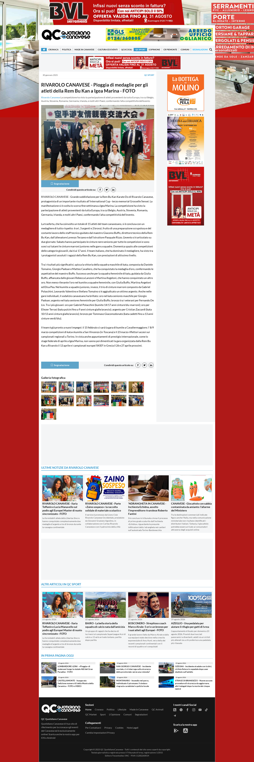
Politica (66, 49)
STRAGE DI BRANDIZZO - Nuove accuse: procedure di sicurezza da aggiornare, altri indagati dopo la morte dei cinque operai (194, 684)
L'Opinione (154, 49)
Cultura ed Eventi (108, 49)
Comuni (185, 49)
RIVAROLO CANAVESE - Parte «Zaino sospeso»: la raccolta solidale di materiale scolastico (103, 507)
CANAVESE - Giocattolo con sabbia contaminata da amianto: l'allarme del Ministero (191, 507)
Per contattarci (93, 727)
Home (88, 709)
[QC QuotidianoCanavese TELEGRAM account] (174, 715)
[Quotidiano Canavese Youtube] (200, 709)
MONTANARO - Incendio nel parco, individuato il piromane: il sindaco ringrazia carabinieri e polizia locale (132, 683)
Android (51, 737)
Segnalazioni (200, 49)
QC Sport (140, 49)
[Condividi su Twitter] (106, 189)
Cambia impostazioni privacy (100, 732)
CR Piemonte (170, 49)
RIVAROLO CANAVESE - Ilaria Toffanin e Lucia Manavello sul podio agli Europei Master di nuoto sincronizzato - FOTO (62, 508)
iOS (43, 737)
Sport (103, 714)
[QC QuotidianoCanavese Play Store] (176, 731)
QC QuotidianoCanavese (111, 749)
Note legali (132, 727)
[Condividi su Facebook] (100, 189)
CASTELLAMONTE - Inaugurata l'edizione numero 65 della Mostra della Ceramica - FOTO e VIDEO (75, 683)
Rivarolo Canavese (50, 97)
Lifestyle (122, 709)
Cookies (119, 727)
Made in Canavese (84, 49)
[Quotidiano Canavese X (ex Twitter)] (181, 709)
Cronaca (53, 49)
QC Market (91, 714)
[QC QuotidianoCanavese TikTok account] (206, 709)
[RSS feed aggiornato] (174, 709)
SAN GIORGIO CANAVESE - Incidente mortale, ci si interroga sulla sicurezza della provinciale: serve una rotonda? (133, 669)
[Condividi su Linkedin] (113, 189)
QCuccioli (126, 49)
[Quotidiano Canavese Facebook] (187, 709)
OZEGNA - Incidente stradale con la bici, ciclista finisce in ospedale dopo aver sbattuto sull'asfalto (193, 669)
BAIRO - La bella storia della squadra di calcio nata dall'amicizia (105, 625)
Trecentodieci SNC (120, 755)
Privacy (108, 727)
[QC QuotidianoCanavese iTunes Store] (185, 731)
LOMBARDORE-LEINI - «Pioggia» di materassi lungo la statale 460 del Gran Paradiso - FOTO (75, 669)
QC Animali (157, 709)
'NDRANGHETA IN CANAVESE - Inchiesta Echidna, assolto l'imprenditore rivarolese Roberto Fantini (148, 508)
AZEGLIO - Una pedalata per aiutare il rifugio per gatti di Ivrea (190, 625)
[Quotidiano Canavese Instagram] (193, 709)
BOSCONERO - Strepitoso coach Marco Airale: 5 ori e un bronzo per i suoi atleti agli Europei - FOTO (148, 627)
